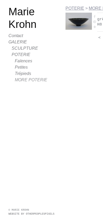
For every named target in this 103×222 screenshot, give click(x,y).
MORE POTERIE (31, 80)
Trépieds (23, 73)
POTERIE (21, 54)
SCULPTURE (25, 48)
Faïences (23, 61)
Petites (21, 67)
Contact (15, 35)
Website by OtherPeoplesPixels (31, 214)
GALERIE (17, 42)
